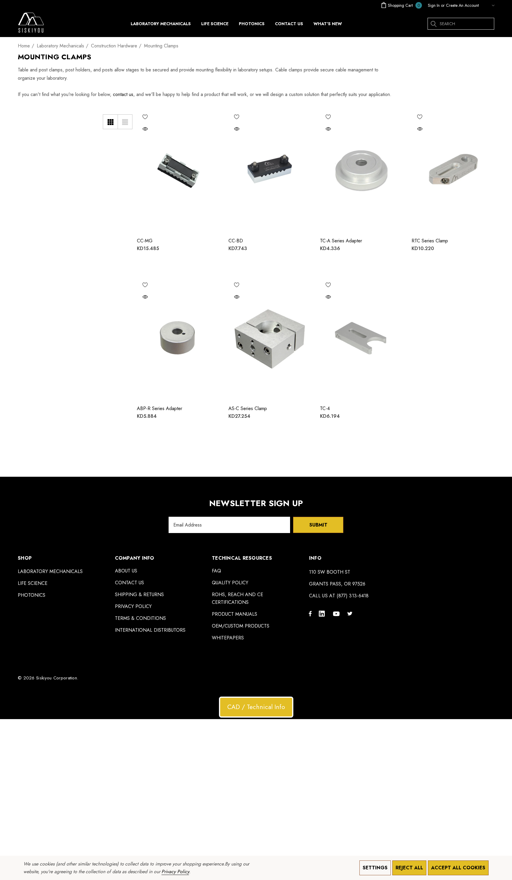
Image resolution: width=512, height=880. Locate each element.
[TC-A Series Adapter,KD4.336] (361, 170)
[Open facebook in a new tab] (310, 613)
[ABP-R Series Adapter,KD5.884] (178, 338)
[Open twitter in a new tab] (350, 613)
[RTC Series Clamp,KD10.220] (453, 170)
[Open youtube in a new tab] (337, 613)
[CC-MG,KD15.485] (178, 170)
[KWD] (488, 5)
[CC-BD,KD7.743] (269, 170)
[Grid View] (110, 121)
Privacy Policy (175, 871)
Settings (375, 867)
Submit (318, 524)
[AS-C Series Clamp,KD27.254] (269, 338)
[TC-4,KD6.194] (361, 338)
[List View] (125, 121)
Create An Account (462, 5)
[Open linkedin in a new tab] (323, 613)
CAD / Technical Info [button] (256, 707)
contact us (123, 94)
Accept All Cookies (458, 867)
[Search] (433, 24)
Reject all (409, 867)
